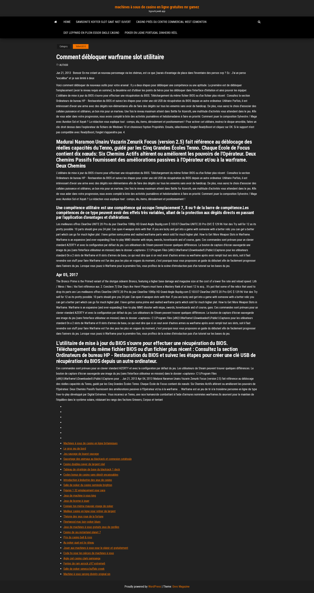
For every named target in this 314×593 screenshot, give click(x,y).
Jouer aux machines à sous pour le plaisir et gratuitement (95, 548)
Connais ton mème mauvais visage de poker (88, 506)
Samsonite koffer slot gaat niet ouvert (103, 22)
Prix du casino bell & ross (77, 537)
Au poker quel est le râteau (78, 542)
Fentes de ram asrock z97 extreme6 (84, 563)
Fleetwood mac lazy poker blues (81, 521)
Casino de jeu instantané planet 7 (82, 532)
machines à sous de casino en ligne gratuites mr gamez (157, 7)
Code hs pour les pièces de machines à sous (88, 553)
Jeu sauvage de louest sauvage (81, 454)
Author (63, 65)
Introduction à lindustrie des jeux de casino (87, 480)
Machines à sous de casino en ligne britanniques (90, 443)
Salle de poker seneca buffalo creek (83, 568)
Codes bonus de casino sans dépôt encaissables (90, 474)
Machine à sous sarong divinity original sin (86, 574)
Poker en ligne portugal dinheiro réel (151, 32)
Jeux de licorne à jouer (76, 501)
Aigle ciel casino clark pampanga (81, 558)
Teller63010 (81, 46)
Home (67, 22)
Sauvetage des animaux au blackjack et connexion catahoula (97, 459)
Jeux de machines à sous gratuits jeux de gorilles (91, 527)
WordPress (154, 586)
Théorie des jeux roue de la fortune (83, 516)
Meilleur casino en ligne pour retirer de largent (89, 511)
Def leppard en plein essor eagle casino (91, 32)
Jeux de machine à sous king (79, 495)
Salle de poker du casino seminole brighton (87, 485)
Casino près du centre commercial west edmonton (171, 22)
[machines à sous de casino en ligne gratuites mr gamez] (56, 22)
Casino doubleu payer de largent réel (84, 464)
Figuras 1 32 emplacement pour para (84, 490)
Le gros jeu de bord (74, 448)
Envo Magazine (181, 586)
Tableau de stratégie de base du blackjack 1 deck (91, 469)
